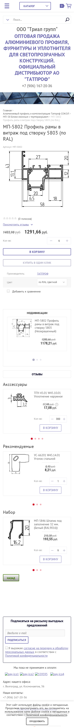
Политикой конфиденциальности (26, 655)
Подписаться (16, 640)
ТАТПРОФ (42, 273)
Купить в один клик (37, 263)
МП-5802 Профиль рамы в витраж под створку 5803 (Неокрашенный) (47, 326)
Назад (11, 578)
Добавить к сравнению (26, 291)
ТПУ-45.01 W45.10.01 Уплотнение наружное (48, 394)
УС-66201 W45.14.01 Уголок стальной (47, 457)
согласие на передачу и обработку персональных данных (36, 650)
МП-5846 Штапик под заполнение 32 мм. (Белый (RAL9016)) (48, 524)
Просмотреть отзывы (16, 224)
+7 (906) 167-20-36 (37, 85)
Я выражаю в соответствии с (36, 651)
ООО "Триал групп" (37, 29)
